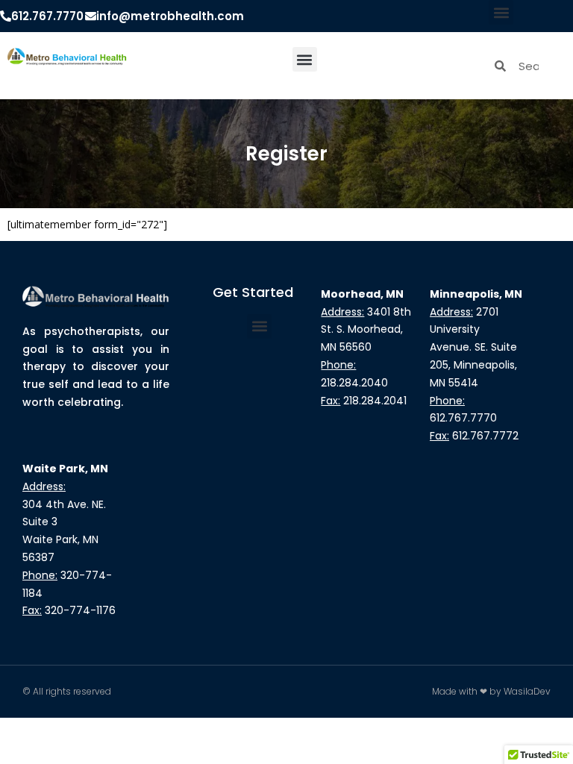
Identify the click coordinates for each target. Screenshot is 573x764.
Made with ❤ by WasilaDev (491, 691)
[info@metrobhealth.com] (90, 16)
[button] (501, 12)
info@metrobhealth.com (170, 16)
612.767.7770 (47, 16)
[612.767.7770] (5, 16)
